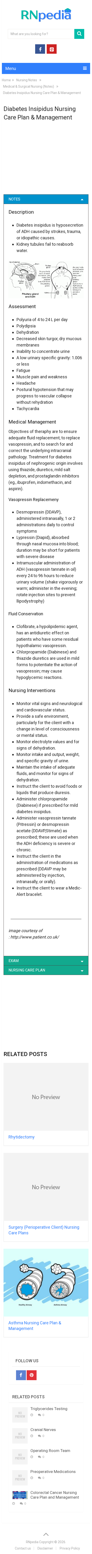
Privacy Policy (70, 1548)
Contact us (23, 1548)
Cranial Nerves (43, 1429)
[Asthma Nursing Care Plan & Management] (46, 1283)
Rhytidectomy (21, 1136)
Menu (10, 68)
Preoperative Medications (53, 1471)
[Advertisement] (46, 161)
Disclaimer (45, 1548)
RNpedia (32, 1542)
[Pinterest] (32, 1375)
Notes (14, 199)
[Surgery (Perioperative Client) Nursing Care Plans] (46, 1187)
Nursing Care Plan (26, 970)
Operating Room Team (50, 1450)
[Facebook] (21, 1375)
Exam (13, 961)
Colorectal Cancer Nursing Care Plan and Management (54, 1495)
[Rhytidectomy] (46, 1097)
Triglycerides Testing (48, 1408)
